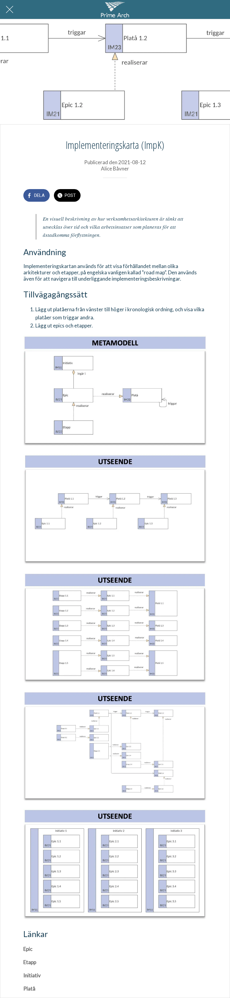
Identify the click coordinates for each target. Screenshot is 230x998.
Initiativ (32, 975)
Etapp (29, 962)
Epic (27, 949)
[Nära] (9, 9)
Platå (29, 988)
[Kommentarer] (199, 196)
